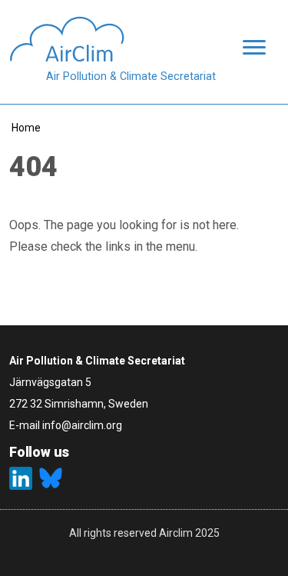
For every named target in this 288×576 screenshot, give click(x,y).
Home (26, 128)
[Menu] (249, 48)
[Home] (112, 39)
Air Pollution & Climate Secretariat (131, 76)
